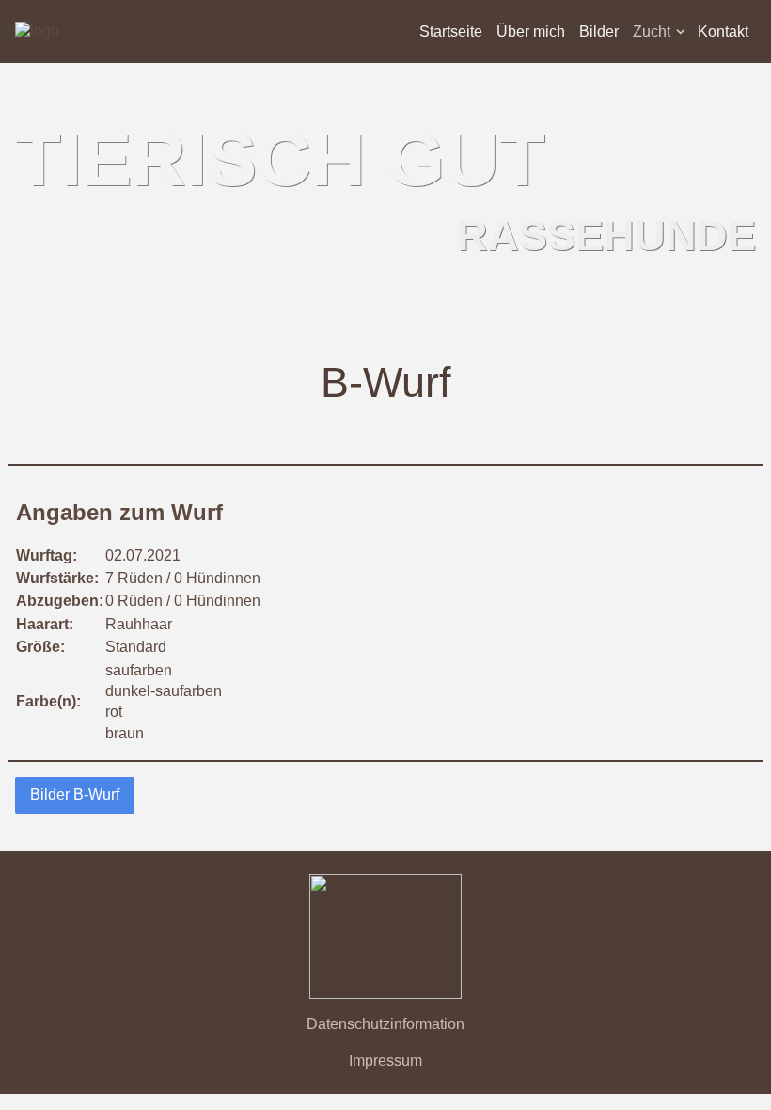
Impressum (385, 1061)
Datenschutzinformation (385, 1024)
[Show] (680, 34)
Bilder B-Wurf (74, 794)
